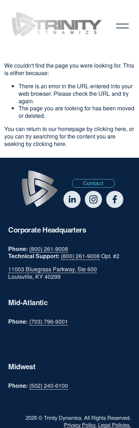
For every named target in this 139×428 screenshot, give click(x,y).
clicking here (110, 129)
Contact (93, 183)
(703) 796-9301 (48, 321)
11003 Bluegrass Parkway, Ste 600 (52, 269)
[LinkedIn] (72, 199)
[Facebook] (114, 199)
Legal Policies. (114, 424)
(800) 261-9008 (48, 249)
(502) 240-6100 (48, 386)
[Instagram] (93, 199)
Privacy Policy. (80, 424)
